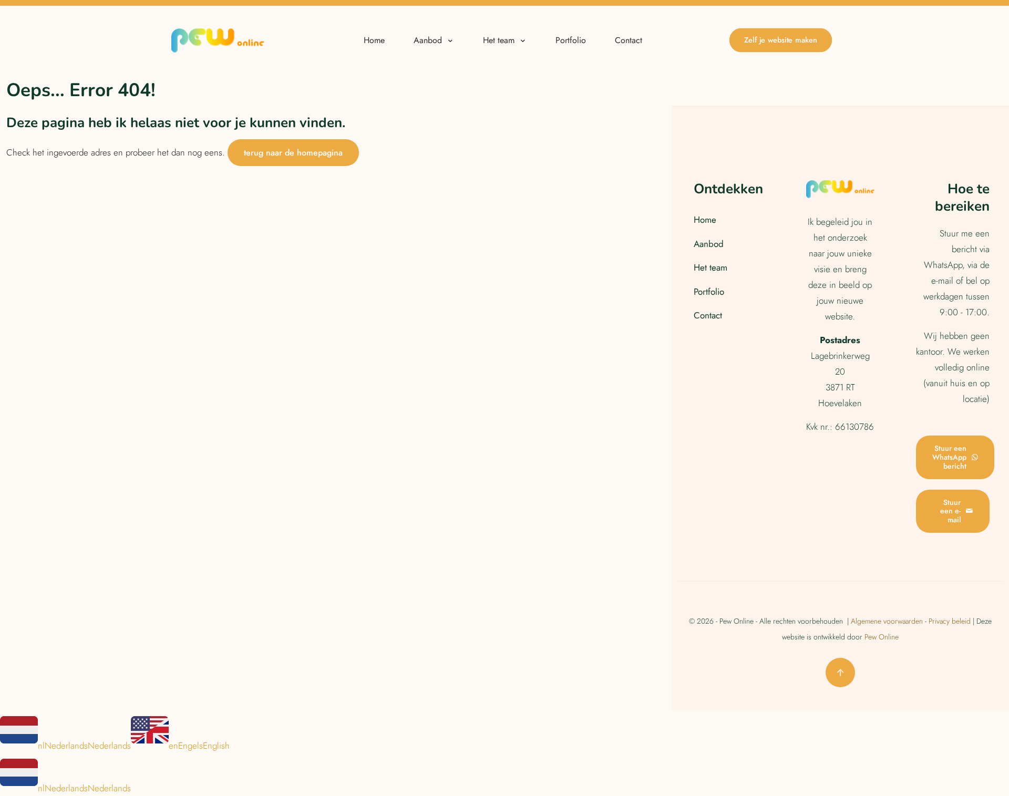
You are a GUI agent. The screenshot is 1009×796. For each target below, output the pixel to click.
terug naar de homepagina (293, 153)
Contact (708, 315)
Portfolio (709, 291)
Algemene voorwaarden (887, 621)
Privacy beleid (950, 621)
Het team (710, 267)
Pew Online (881, 637)
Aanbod (709, 243)
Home (705, 219)
